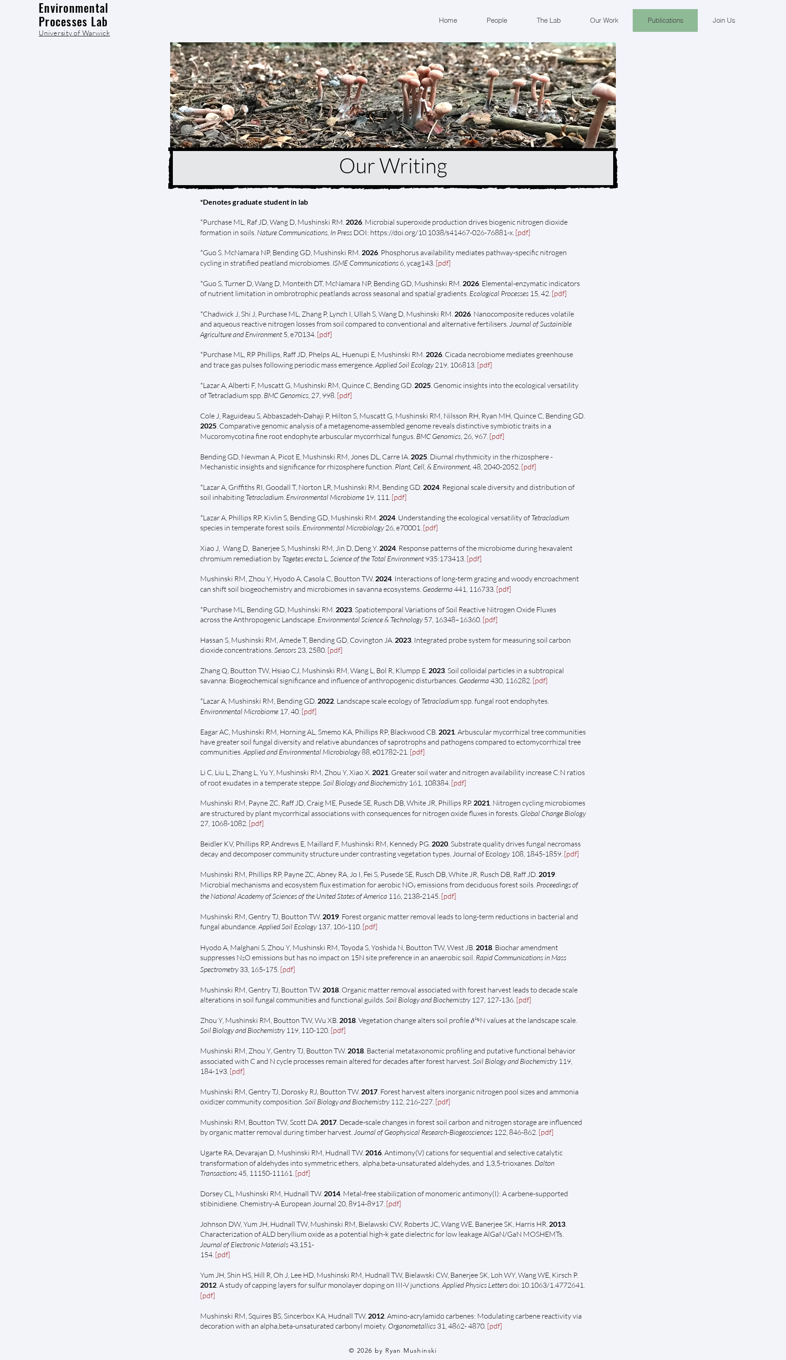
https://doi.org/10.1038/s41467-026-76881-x (441, 232)
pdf (523, 232)
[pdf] (496, 436)
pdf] (223, 1254)
